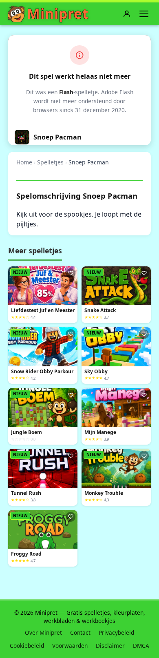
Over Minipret (43, 632)
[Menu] (144, 14)
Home (24, 162)
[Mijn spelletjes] (127, 14)
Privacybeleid (116, 632)
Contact (80, 632)
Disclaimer (110, 645)
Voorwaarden (70, 645)
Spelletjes (50, 162)
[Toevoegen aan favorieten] (70, 273)
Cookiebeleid (27, 645)
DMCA (141, 645)
